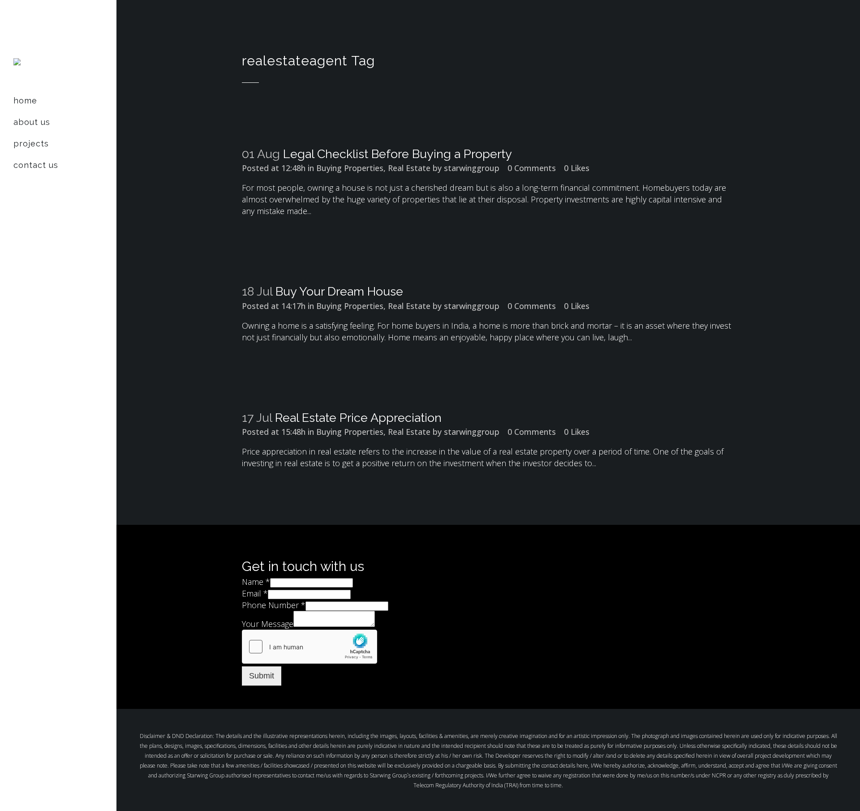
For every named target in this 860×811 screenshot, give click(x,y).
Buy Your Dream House (339, 291)
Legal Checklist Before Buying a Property (397, 154)
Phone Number (273, 605)
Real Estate (409, 168)
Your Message (267, 623)
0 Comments (531, 168)
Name (256, 581)
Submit (261, 675)
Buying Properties (349, 168)
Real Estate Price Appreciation (358, 418)
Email (255, 593)
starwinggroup (471, 168)
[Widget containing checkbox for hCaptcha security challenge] (309, 647)
